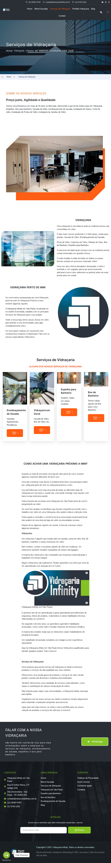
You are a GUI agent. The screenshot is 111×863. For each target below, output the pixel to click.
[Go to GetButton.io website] (6, 860)
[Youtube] (102, 2)
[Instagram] (106, 2)
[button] (101, 12)
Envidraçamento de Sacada (92, 237)
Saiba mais (14, 433)
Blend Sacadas (41, 9)
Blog (93, 9)
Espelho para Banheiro (78, 245)
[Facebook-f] (109, 2)
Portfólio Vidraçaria (80, 9)
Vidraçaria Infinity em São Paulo (21, 308)
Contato (62, 16)
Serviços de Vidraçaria (60, 9)
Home (29, 9)
